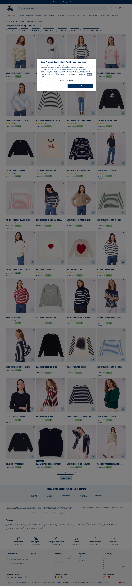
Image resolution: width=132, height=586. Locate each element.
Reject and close (52, 86)
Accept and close (80, 86)
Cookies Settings (66, 81)
